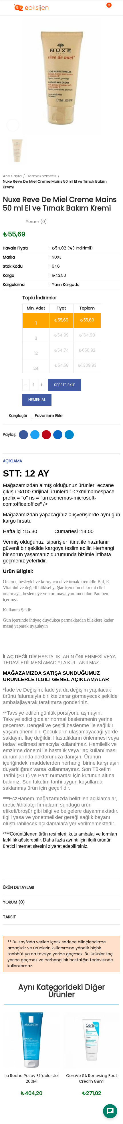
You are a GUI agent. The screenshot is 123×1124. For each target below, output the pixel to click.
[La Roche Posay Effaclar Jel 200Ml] (31, 1040)
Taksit (9, 917)
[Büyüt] (13, 125)
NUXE (56, 257)
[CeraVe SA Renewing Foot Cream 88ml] (91, 1040)
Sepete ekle (64, 384)
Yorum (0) (14, 902)
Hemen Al (36, 399)
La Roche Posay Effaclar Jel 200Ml (32, 1078)
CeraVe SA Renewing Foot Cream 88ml (91, 1078)
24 (36, 368)
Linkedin (57, 434)
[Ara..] (97, 7)
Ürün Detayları (18, 887)
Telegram (69, 434)
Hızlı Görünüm (45, 1044)
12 (36, 353)
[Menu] (5, 7)
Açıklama (12, 461)
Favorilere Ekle (49, 415)
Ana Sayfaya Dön (117, 181)
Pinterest (46, 434)
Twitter (34, 434)
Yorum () (36, 222)
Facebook (23, 434)
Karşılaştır (18, 415)
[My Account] (117, 7)
